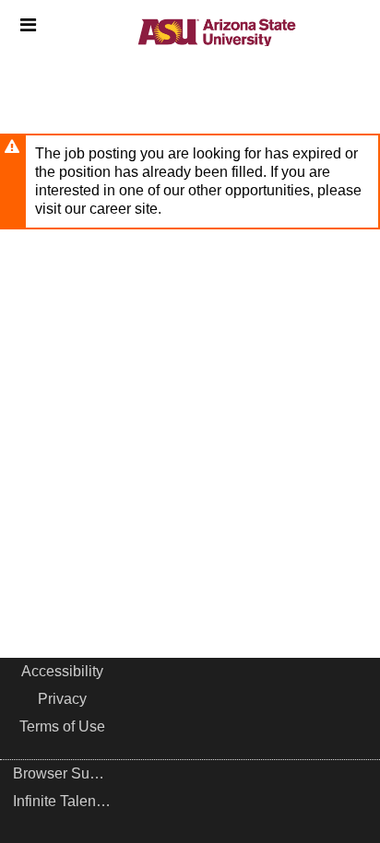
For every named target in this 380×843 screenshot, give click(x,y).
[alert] (190, 181)
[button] (28, 25)
